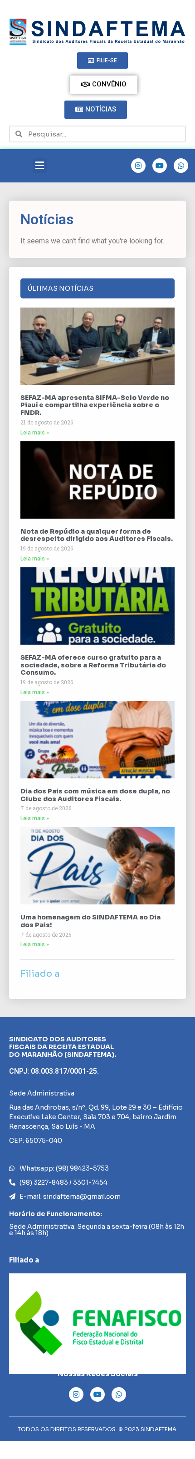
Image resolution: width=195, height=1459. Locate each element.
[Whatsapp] (181, 165)
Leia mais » (34, 432)
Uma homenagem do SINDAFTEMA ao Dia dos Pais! (90, 921)
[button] (40, 165)
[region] (97, 1323)
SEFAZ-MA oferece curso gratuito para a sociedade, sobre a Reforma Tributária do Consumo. (93, 665)
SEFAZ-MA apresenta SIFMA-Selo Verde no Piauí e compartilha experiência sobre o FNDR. (94, 405)
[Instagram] (138, 165)
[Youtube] (159, 165)
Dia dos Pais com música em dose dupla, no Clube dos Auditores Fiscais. (95, 795)
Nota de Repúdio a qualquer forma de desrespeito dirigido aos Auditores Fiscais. (96, 535)
